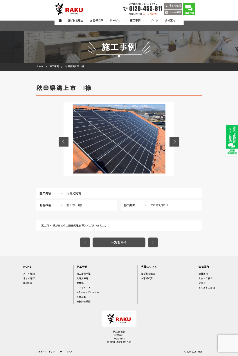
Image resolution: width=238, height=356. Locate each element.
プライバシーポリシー (46, 351)
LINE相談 (27, 282)
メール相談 (29, 273)
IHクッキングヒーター (88, 292)
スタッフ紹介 (205, 278)
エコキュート (84, 287)
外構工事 (81, 296)
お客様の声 (147, 278)
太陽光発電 (82, 278)
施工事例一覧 (84, 273)
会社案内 (203, 273)
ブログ (202, 282)
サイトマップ (66, 351)
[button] (63, 142)
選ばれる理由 (148, 273)
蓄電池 (80, 282)
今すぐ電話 (29, 278)
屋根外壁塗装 (84, 301)
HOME (27, 266)
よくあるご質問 (207, 287)
